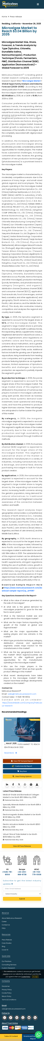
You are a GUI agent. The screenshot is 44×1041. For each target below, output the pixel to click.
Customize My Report (23, 766)
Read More (9, 753)
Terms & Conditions (9, 1000)
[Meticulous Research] (7, 784)
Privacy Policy (7, 990)
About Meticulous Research (12, 918)
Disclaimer (6, 986)
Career (4, 921)
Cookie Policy (25, 977)
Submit (22, 899)
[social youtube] (29, 1017)
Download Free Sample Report (33, 1037)
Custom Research (8, 968)
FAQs (4, 928)
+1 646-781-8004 (7, 873)
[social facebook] (10, 1017)
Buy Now (23, 771)
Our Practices (6, 961)
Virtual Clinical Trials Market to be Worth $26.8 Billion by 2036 (20, 835)
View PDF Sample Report (23, 761)
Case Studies (6, 943)
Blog (3, 946)
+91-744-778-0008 (36, 873)
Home (4, 16)
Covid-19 (5, 950)
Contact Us (6, 925)
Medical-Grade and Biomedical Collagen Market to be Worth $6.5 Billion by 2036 (21, 796)
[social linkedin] (17, 1017)
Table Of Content (11, 1036)
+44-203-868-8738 (22, 873)
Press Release (7, 940)
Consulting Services (9, 965)
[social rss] (35, 1017)
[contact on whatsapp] (38, 1035)
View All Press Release (22, 846)
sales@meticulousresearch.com (22, 694)
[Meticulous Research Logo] (10, 4)
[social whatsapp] (4, 1017)
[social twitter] (23, 1017)
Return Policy (6, 996)
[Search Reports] (37, 116)
